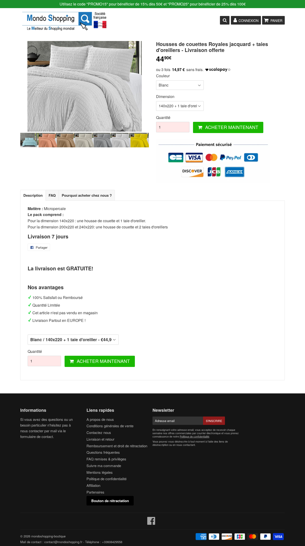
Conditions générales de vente (109, 425)
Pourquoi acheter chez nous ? (87, 195)
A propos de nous (100, 419)
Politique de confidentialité (106, 478)
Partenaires (95, 491)
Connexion (249, 20)
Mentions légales (99, 472)
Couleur (163, 75)
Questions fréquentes (103, 452)
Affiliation (93, 485)
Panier (276, 20)
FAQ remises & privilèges (106, 458)
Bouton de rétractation (110, 500)
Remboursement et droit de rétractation (116, 445)
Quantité (163, 117)
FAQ (52, 195)
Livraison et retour (100, 439)
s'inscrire (214, 421)
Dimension (165, 96)
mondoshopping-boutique (48, 536)
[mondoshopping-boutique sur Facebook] (151, 522)
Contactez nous (98, 432)
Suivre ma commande (103, 465)
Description (33, 195)
